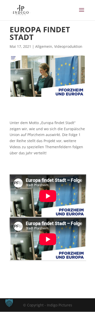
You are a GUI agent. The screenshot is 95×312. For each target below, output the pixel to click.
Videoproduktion (68, 46)
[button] (9, 303)
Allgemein (43, 46)
